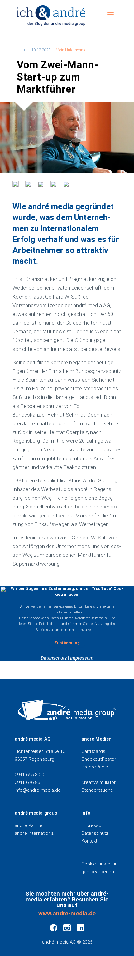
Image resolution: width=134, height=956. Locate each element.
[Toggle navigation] (110, 13)
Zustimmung (67, 642)
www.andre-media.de (66, 913)
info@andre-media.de (38, 790)
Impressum (81, 658)
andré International (35, 833)
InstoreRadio (94, 767)
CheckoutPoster (98, 759)
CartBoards (93, 751)
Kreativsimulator (98, 782)
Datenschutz (54, 658)
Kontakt (89, 841)
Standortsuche (97, 790)
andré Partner (29, 825)
